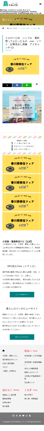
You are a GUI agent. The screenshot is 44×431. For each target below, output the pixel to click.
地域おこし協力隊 (9, 395)
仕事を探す (6, 402)
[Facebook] (20, 415)
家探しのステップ (31, 372)
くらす (30, 390)
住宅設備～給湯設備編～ (33, 363)
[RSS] (30, 415)
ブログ (5, 367)
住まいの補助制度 (31, 368)
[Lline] (27, 85)
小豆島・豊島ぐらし (10, 356)
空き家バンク (29, 382)
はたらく (10, 390)
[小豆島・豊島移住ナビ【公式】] (10, 4)
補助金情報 (6, 399)
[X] (16, 415)
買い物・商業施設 (31, 399)
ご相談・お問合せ (9, 371)
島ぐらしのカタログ (22, 337)
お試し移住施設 (8, 363)
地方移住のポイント (10, 359)
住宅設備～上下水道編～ (33, 357)
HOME (3, 351)
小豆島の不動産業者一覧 (33, 377)
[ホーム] (3, 28)
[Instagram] (13, 415)
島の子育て (28, 395)
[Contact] (26, 415)
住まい (31, 350)
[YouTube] (23, 415)
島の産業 (5, 406)
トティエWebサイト (22, 294)
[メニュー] (40, 3)
